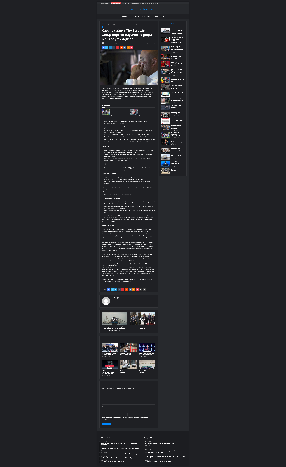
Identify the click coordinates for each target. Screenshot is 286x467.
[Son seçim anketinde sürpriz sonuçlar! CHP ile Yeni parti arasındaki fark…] (165, 71)
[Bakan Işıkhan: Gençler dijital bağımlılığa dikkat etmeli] (147, 347)
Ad (103, 406)
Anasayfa (124, 16)
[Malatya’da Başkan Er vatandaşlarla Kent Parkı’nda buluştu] (165, 57)
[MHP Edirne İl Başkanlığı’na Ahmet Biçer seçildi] (165, 64)
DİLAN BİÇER (107, 43)
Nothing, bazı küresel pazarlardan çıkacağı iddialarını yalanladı (108, 372)
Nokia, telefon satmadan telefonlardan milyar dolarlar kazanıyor (147, 112)
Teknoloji (149, 16)
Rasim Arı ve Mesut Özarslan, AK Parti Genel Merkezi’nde (177, 127)
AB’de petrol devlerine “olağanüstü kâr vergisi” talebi (177, 79)
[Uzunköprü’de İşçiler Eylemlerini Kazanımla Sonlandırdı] (128, 347)
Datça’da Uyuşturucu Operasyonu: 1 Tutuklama (176, 86)
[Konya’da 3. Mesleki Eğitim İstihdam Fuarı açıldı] (110, 347)
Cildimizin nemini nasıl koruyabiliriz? (177, 93)
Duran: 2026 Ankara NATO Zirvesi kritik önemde (176, 163)
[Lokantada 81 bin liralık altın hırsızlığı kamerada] (165, 101)
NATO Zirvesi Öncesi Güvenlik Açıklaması (176, 119)
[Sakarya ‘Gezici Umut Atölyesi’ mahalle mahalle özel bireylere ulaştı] (165, 48)
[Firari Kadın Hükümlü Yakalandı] (165, 107)
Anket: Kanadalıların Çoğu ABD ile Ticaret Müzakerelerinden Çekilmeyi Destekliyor (176, 31)
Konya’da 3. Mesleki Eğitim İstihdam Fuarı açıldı (109, 354)
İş (108, 24)
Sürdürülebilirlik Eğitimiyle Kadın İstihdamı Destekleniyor (118, 112)
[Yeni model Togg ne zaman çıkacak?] (128, 364)
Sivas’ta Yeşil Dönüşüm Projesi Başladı (177, 155)
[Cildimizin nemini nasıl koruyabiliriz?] (165, 94)
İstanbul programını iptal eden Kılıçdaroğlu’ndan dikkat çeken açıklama (177, 142)
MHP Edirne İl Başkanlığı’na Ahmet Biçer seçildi (176, 63)
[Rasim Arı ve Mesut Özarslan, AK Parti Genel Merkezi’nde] (165, 127)
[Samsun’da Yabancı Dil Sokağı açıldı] (165, 114)
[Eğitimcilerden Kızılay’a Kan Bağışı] (165, 171)
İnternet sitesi (133, 412)
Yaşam (156, 16)
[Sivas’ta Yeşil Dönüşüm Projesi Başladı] (165, 157)
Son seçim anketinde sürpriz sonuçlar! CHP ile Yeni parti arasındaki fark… (177, 72)
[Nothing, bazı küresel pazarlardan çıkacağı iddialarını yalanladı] (110, 364)
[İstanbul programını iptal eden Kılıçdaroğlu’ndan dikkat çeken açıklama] (165, 142)
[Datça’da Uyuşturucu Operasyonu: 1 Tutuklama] (165, 87)
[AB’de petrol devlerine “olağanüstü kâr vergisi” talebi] (165, 80)
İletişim (162, 16)
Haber (130, 16)
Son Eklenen (173, 23)
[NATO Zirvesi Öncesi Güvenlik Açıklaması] (165, 121)
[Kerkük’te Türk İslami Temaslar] (147, 364)
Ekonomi (137, 16)
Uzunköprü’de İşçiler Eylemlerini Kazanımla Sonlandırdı (126, 355)
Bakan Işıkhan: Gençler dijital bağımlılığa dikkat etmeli (147, 354)
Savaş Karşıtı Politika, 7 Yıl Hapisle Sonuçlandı (177, 149)
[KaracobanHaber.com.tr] (143, 9)
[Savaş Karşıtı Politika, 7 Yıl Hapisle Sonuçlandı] (165, 150)
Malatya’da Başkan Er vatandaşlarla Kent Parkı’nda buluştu (176, 56)
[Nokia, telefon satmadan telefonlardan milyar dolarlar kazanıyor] (134, 112)
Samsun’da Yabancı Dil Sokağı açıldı (177, 113)
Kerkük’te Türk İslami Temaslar (144, 371)
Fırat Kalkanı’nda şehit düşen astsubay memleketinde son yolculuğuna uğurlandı (177, 40)
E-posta (104, 412)
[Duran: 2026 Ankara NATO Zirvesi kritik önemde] (165, 164)
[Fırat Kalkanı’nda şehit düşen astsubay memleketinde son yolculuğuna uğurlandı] (165, 39)
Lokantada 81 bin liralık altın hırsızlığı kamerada (177, 99)
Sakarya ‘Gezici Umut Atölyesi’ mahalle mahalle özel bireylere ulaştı (137, 3)
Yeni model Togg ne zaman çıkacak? (127, 371)
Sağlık (143, 16)
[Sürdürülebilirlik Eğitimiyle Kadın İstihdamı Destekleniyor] (106, 112)
